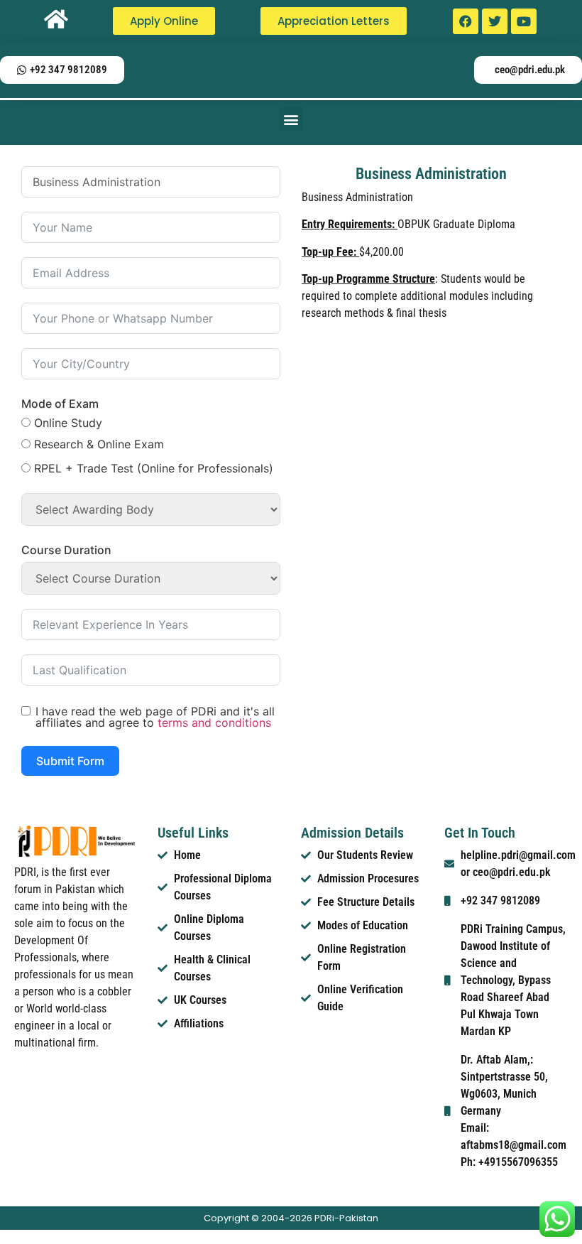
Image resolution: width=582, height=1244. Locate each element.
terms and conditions (214, 722)
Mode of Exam (60, 403)
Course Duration (66, 550)
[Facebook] (465, 21)
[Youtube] (524, 21)
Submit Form (70, 761)
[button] (291, 119)
